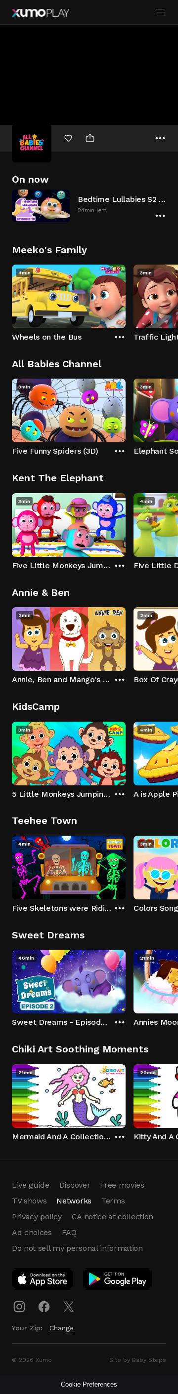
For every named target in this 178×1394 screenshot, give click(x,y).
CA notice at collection (113, 1216)
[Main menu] (160, 12)
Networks (73, 1200)
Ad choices (32, 1232)
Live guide (30, 1185)
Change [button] (61, 1328)
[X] (68, 1306)
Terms (113, 1200)
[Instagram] (19, 1306)
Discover (74, 1185)
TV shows (29, 1200)
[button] (89, 206)
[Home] (40, 13)
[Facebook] (44, 1306)
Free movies (122, 1185)
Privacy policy (37, 1216)
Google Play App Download (118, 1281)
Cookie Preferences (89, 1384)
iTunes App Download (43, 1281)
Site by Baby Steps (137, 1359)
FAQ (69, 1232)
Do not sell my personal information (77, 1248)
